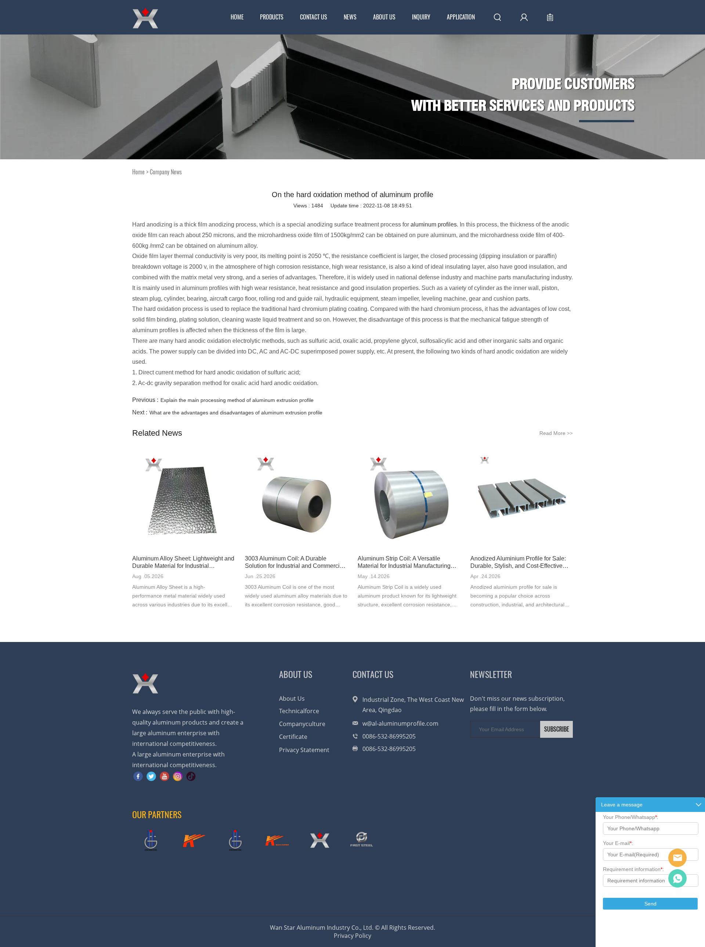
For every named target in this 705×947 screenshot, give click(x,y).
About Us (384, 17)
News (350, 17)
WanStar (677, 858)
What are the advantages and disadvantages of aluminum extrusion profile (235, 413)
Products (271, 17)
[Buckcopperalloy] (277, 840)
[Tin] (235, 840)
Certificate (293, 737)
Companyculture (302, 724)
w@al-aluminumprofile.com (400, 723)
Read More (556, 433)
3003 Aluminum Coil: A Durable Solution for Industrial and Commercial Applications (294, 562)
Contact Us (313, 17)
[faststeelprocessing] (361, 840)
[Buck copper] (192, 840)
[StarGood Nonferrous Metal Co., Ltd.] (150, 840)
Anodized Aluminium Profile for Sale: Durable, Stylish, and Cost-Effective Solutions (518, 562)
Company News (166, 172)
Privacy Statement (304, 750)
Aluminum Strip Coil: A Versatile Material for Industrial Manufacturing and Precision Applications (404, 562)
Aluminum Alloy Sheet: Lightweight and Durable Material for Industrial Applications (183, 562)
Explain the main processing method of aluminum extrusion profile (237, 400)
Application (461, 17)
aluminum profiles (434, 224)
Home (237, 17)
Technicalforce (299, 711)
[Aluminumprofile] (319, 840)
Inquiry (421, 17)
